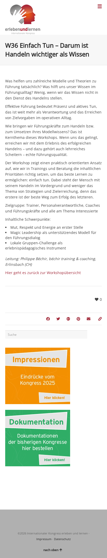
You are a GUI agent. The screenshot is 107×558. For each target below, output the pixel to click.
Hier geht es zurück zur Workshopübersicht (43, 272)
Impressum (43, 539)
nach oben (50, 550)
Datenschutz (62, 539)
